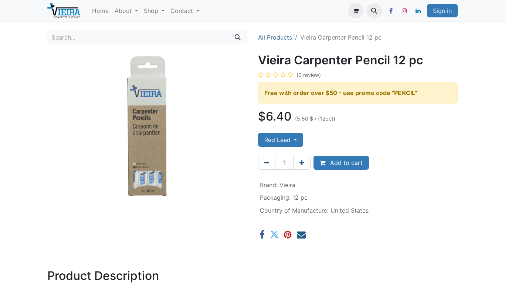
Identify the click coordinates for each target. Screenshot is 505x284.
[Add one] (302, 163)
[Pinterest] (288, 234)
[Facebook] (391, 11)
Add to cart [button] (345, 162)
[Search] (237, 37)
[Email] (301, 234)
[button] (374, 10)
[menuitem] (100, 10)
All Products (275, 37)
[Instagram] (404, 11)
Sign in (442, 10)
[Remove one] (266, 163)
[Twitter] (274, 234)
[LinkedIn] (418, 11)
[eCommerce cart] (355, 10)
